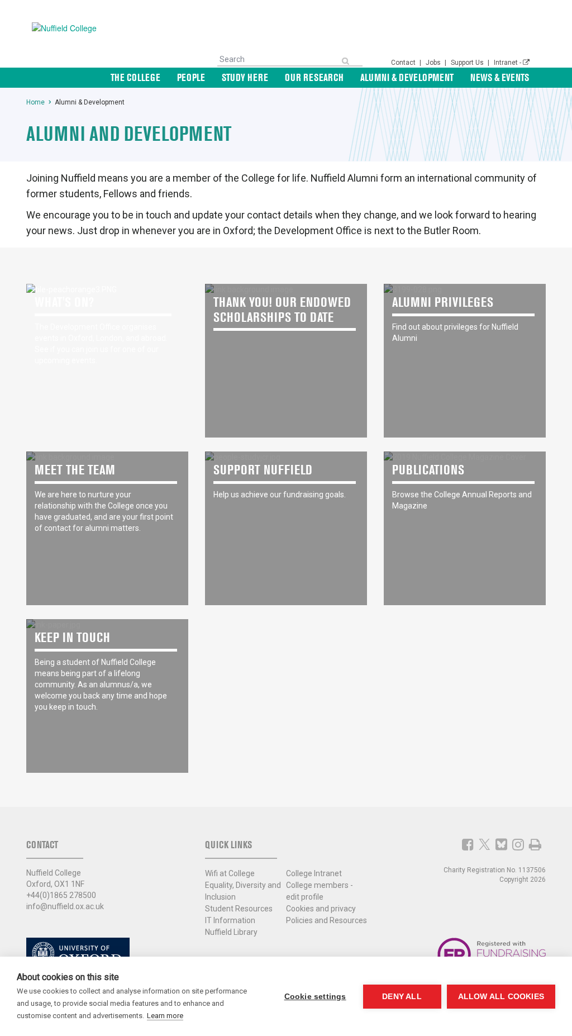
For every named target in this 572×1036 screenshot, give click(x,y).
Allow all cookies (501, 996)
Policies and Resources (326, 920)
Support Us (468, 62)
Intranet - (508, 62)
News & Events (499, 77)
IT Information (230, 920)
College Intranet (314, 873)
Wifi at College (230, 873)
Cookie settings (315, 996)
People (191, 77)
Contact (404, 62)
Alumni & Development (407, 77)
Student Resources (239, 908)
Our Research (314, 77)
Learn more (165, 1015)
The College (135, 77)
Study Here (245, 77)
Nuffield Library (231, 932)
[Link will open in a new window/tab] (468, 844)
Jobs (434, 62)
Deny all (402, 996)
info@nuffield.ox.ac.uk (65, 906)
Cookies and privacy (321, 908)
